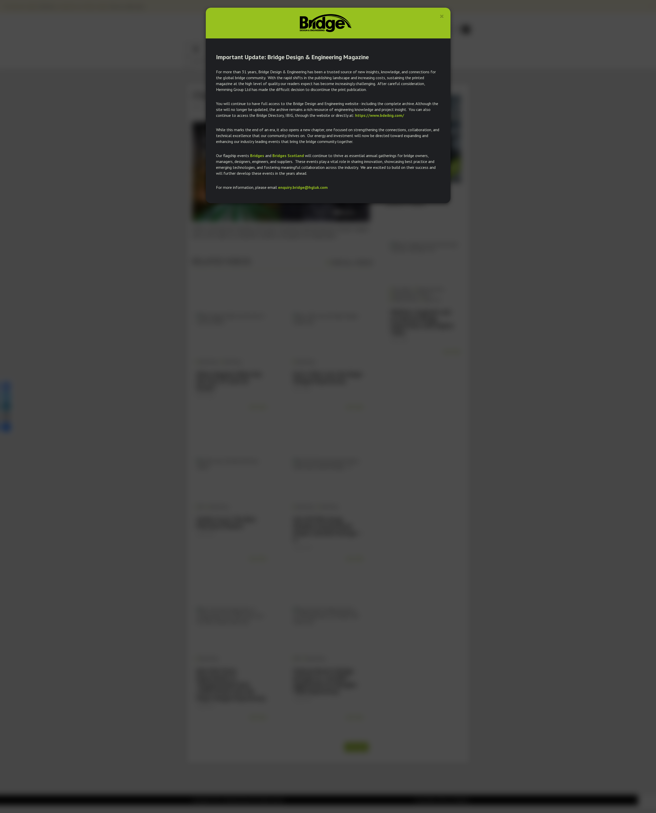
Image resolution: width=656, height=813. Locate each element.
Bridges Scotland (288, 155)
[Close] (442, 16)
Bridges (257, 155)
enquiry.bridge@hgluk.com (303, 187)
